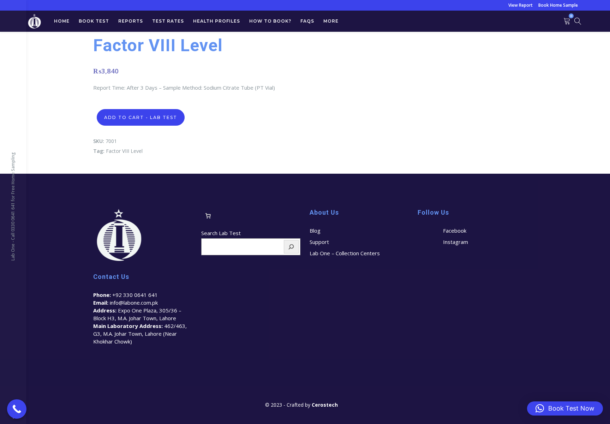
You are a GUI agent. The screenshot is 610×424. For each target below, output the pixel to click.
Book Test (94, 21)
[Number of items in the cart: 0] (208, 215)
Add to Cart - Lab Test (140, 117)
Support (319, 241)
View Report (520, 5)
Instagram (455, 241)
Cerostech (325, 404)
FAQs (307, 21)
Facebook (454, 230)
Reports (130, 21)
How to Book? (270, 21)
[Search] (291, 246)
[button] (565, 408)
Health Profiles (216, 21)
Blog (315, 230)
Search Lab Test (221, 233)
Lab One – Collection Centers (345, 253)
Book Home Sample (558, 5)
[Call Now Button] (16, 409)
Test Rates (168, 21)
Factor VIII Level (124, 151)
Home (62, 21)
